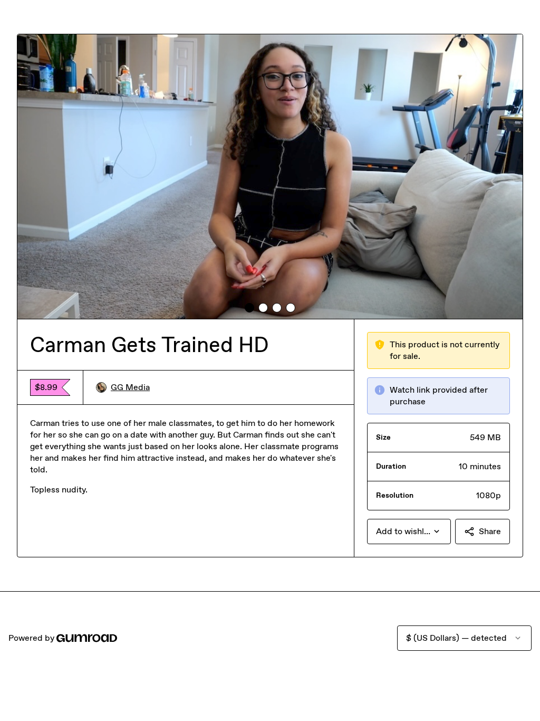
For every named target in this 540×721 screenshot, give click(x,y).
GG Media (130, 387)
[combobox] (409, 531)
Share (490, 531)
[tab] (249, 307)
